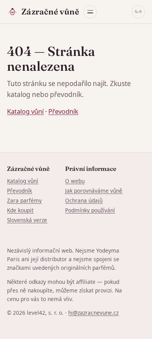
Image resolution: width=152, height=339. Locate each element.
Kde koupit (20, 210)
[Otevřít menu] (90, 11)
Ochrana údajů (84, 200)
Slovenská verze (27, 220)
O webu (75, 181)
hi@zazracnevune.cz (93, 312)
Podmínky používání (90, 210)
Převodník (63, 111)
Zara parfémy (24, 200)
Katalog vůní (25, 111)
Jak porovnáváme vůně (93, 190)
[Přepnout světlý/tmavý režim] (138, 11)
